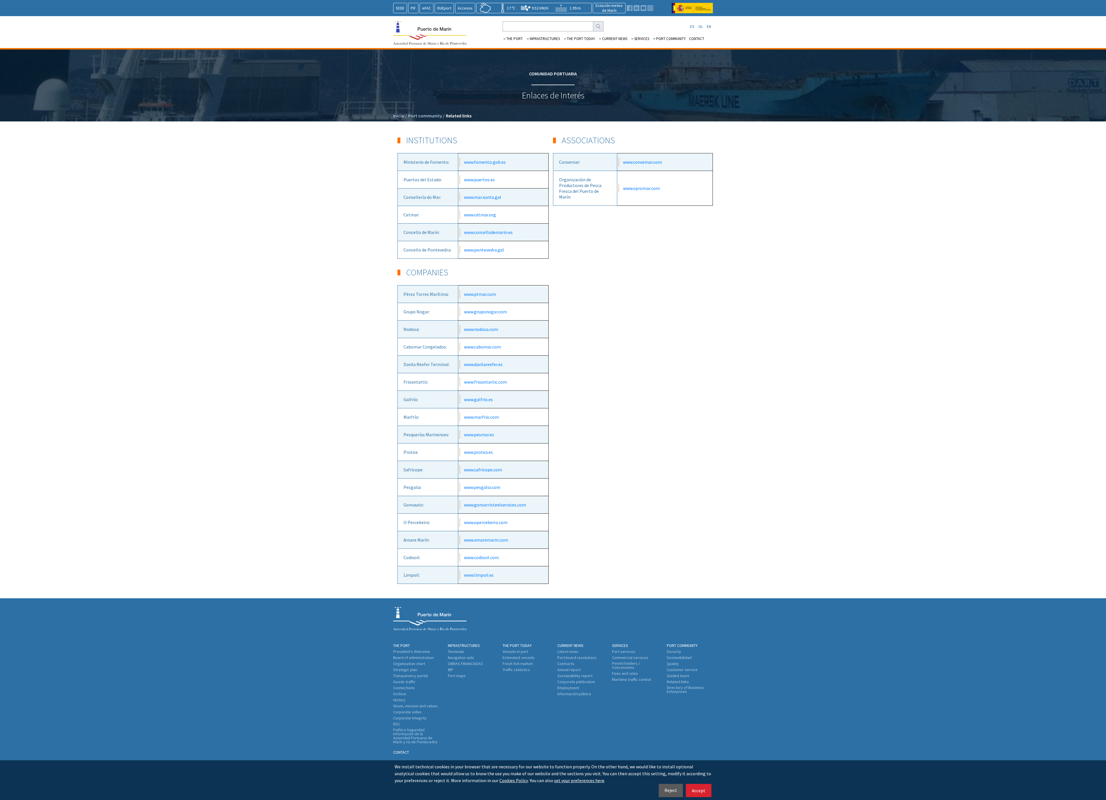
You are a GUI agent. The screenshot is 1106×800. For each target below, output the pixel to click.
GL (700, 26)
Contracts (565, 664)
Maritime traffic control (631, 679)
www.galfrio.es (478, 399)
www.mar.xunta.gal (482, 197)
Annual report (569, 670)
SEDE (400, 8)
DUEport (444, 8)
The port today (581, 38)
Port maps (457, 676)
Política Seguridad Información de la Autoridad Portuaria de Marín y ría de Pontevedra (415, 736)
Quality (673, 664)
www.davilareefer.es (483, 364)
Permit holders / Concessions (626, 665)
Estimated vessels (519, 658)
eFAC (426, 8)
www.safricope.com (483, 470)
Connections (404, 688)
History (399, 700)
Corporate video (407, 712)
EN (709, 26)
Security (674, 651)
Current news (614, 38)
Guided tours (678, 676)
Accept (698, 790)
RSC (396, 724)
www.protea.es (478, 452)
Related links (458, 116)
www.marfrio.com (481, 417)
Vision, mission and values (415, 706)
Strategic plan (405, 670)
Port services (623, 651)
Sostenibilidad (679, 658)
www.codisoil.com (481, 557)
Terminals (456, 651)
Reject (670, 790)
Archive (399, 694)
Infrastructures (545, 38)
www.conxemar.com (642, 162)
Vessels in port (515, 651)
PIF (413, 8)
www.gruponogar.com (485, 312)
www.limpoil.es (479, 575)
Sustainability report (574, 676)
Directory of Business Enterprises (685, 689)
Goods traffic (404, 682)
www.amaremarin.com (486, 540)
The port (514, 38)
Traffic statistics (516, 670)
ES (692, 26)
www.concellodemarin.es (488, 232)
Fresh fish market (518, 664)
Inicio (400, 116)
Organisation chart (409, 664)
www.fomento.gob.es (485, 162)
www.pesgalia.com (482, 487)
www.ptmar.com (480, 294)
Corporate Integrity (410, 718)
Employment (568, 688)
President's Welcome (411, 651)
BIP (450, 670)
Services (641, 38)
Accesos (465, 8)
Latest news (567, 651)
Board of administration (413, 658)
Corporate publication (576, 682)
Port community (671, 38)
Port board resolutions (576, 658)
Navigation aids (461, 658)
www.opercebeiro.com (485, 522)
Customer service (682, 670)
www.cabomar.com (482, 347)
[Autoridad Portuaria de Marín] (692, 10)
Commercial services (630, 658)
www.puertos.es (479, 179)
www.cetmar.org (480, 215)
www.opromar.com (641, 188)
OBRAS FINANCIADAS (465, 664)
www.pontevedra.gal (484, 250)
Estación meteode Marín (609, 8)
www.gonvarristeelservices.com (495, 505)
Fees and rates (625, 673)
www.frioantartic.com (485, 382)
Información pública (574, 694)
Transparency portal (410, 676)
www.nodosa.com (481, 329)
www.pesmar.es (479, 434)
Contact (696, 38)
